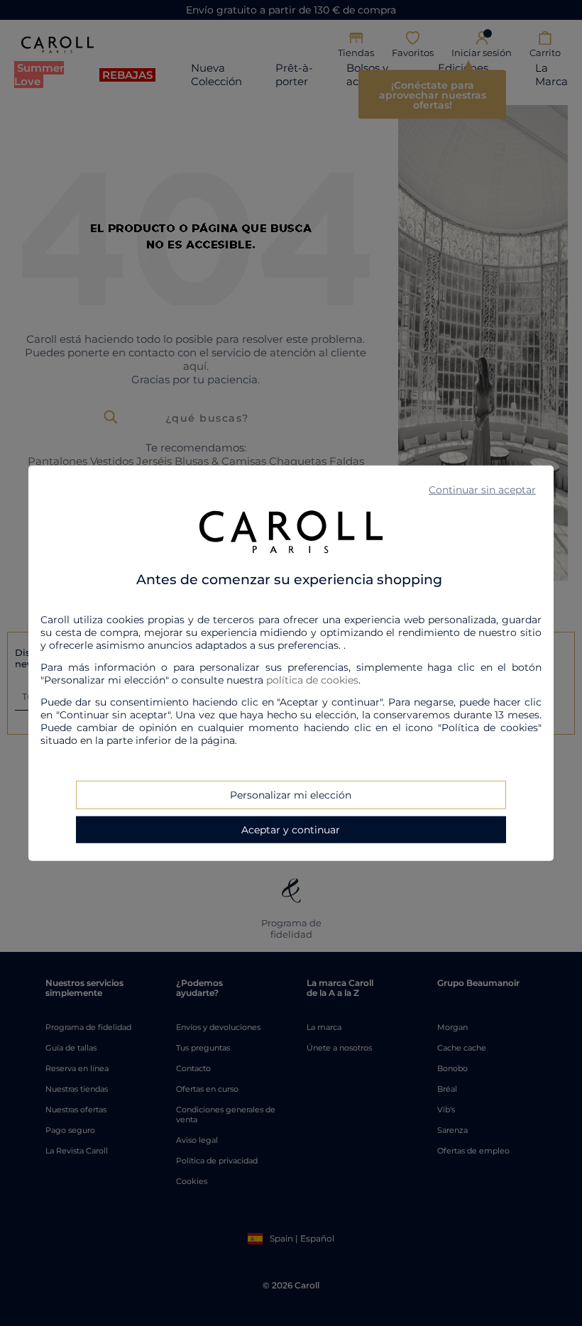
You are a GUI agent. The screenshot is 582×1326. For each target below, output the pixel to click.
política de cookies (312, 679)
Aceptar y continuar (290, 829)
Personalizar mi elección (290, 794)
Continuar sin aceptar (482, 489)
